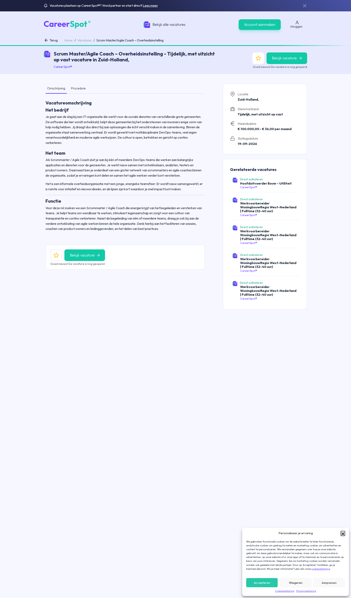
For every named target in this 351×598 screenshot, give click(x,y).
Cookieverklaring (284, 591)
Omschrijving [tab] (56, 88)
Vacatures (84, 40)
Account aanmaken (259, 24)
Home (68, 40)
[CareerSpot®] (67, 24)
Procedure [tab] (78, 88)
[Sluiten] (304, 5)
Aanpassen (329, 583)
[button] (343, 533)
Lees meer (150, 5)
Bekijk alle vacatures (169, 24)
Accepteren (262, 583)
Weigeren (295, 583)
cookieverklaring (320, 568)
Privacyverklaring (306, 591)
